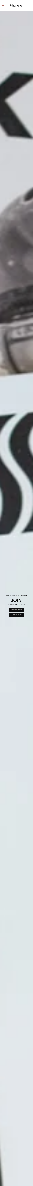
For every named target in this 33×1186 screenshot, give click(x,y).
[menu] (3, 5)
